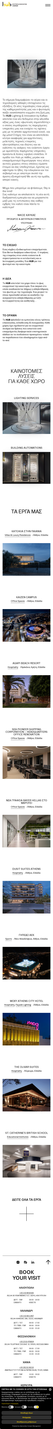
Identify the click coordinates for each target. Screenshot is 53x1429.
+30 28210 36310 (26, 1367)
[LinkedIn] (32, 1262)
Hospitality (13, 667)
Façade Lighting (23, 1005)
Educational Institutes (17, 1137)
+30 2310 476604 (26, 1342)
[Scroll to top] (48, 1262)
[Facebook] (25, 1262)
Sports (8, 939)
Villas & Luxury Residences (18, 535)
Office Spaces (18, 601)
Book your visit (26, 1275)
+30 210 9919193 (26, 1293)
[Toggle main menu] (47, 5)
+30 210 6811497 (26, 1316)
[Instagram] (18, 1262)
